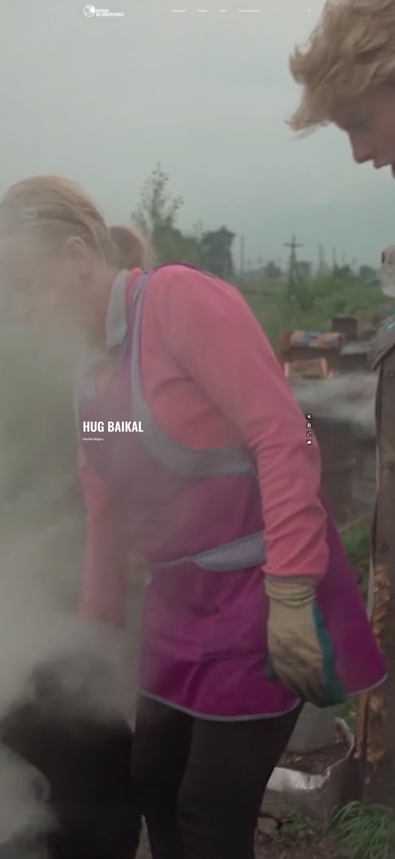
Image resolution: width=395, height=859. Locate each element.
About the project (249, 10)
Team (223, 10)
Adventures (179, 10)
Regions (202, 10)
